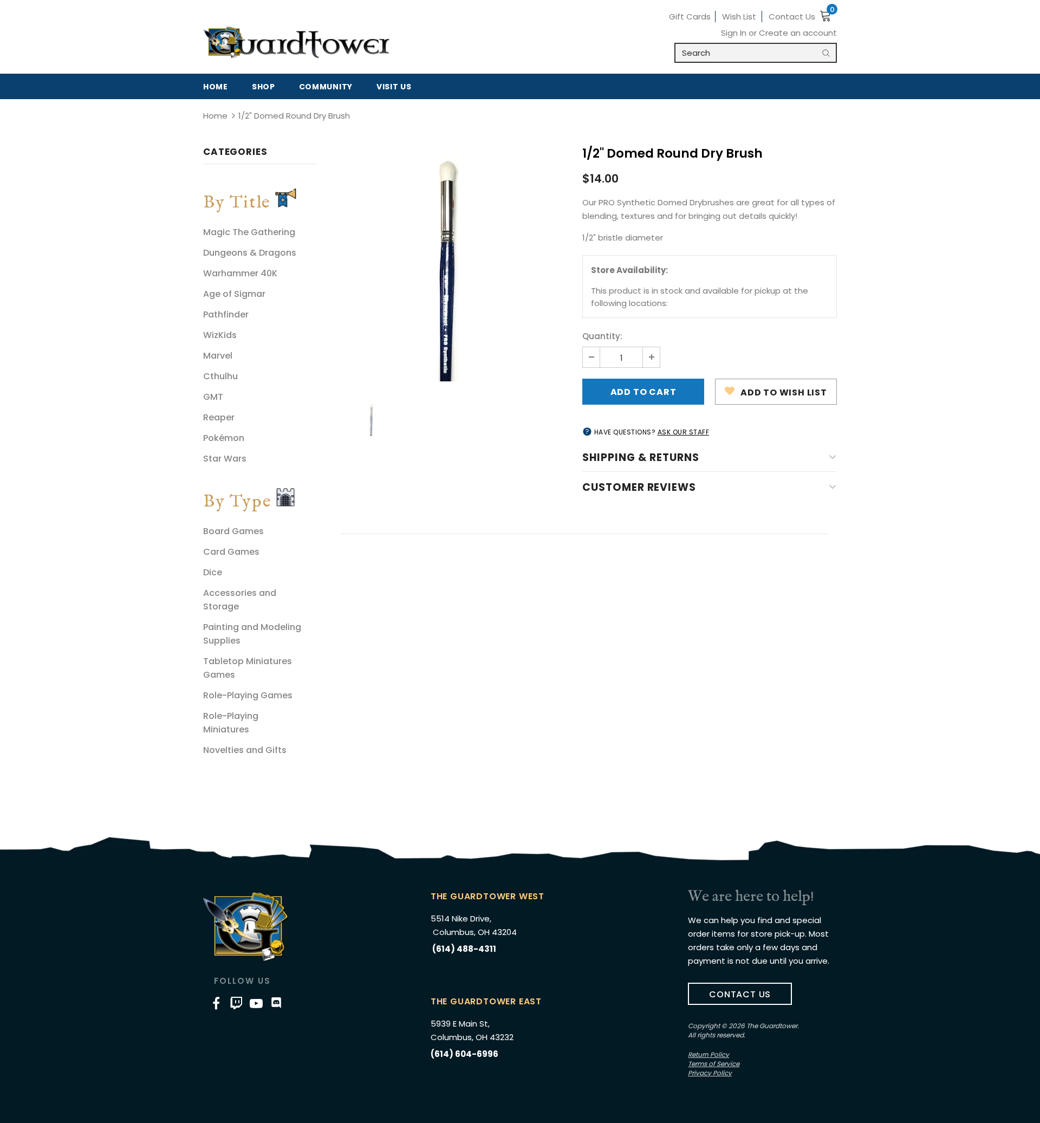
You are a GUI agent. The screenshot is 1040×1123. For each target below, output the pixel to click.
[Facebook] (216, 1002)
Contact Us (792, 16)
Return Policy (708, 1054)
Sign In (735, 32)
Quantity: (602, 336)
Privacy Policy (710, 1072)
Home (215, 115)
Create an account (798, 32)
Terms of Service (713, 1063)
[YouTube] (256, 1002)
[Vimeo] (236, 1002)
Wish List (739, 16)
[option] (449, 264)
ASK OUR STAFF (684, 432)
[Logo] (296, 43)
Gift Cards (690, 16)
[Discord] (276, 1002)
